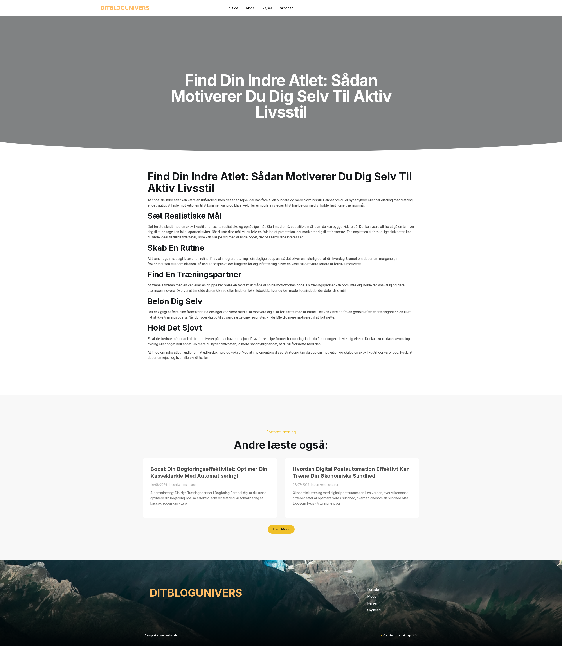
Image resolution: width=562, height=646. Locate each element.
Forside (232, 8)
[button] (281, 529)
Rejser (267, 8)
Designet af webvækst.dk (161, 635)
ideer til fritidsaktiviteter (178, 237)
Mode (250, 8)
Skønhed (287, 8)
